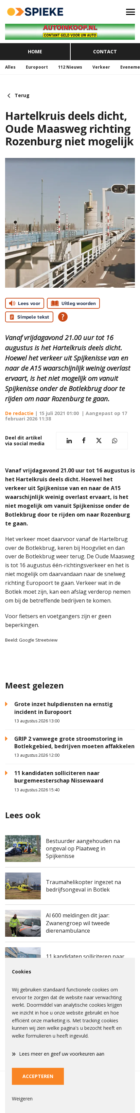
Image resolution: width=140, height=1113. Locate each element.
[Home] (35, 11)
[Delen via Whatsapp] (114, 440)
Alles (10, 67)
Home (35, 51)
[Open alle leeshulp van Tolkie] (63, 317)
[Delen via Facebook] (84, 440)
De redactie (19, 413)
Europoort (37, 67)
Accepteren (37, 1076)
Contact (105, 51)
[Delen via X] (99, 440)
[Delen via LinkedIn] (69, 440)
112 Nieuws (70, 67)
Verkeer (101, 67)
